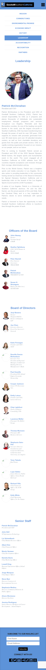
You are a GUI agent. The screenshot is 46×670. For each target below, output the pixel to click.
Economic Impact (23, 28)
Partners (23, 52)
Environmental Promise (23, 23)
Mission (23, 14)
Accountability (23, 43)
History (23, 33)
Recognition (23, 47)
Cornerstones (23, 18)
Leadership (23, 38)
